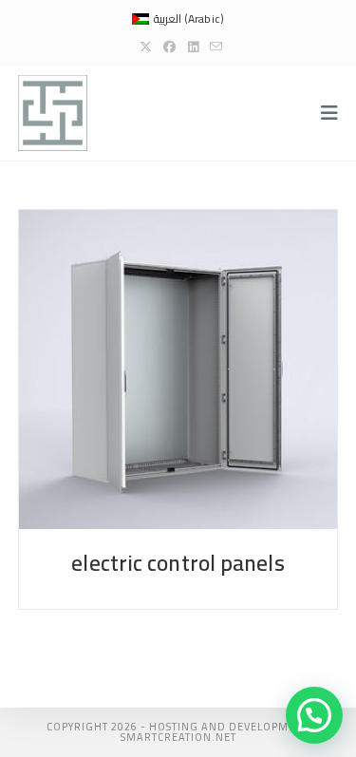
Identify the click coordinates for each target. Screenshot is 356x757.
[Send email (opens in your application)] (213, 46)
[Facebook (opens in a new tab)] (169, 46)
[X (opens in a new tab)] (146, 46)
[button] (314, 715)
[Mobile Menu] (329, 112)
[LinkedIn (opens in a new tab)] (193, 46)
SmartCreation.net (178, 737)
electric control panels (177, 562)
